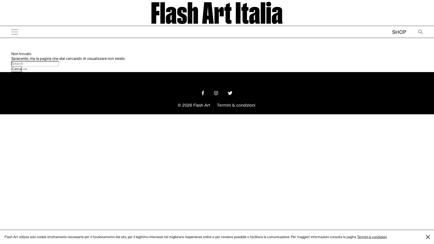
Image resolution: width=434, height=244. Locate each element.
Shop (399, 32)
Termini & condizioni (372, 237)
